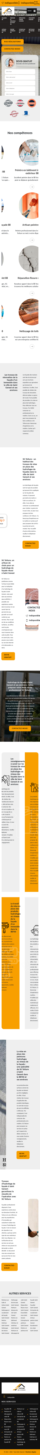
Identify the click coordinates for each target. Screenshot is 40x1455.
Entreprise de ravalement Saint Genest (34, 1313)
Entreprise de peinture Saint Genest (25, 1323)
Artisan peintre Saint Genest (34, 1320)
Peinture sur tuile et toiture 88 (20, 1411)
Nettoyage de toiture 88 (31, 31)
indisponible (10, 3)
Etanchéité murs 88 (32, 19)
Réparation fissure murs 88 (22, 20)
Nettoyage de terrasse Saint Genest (15, 1302)
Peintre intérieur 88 (12, 31)
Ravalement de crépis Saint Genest (34, 1328)
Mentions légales (30, 1452)
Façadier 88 (4, 19)
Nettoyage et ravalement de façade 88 (21, 1427)
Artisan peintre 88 (4, 31)
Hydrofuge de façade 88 (22, 31)
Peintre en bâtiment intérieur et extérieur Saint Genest (15, 1323)
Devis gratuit (8, 656)
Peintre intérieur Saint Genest (5, 1323)
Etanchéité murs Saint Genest (24, 1315)
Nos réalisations (12, 42)
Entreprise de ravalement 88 (21, 1419)
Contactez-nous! (12, 49)
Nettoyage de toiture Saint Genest (5, 1330)
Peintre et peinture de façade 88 (7, 1439)
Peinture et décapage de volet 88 (12, 21)
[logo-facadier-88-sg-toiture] (8, 11)
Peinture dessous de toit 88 (33, 1427)
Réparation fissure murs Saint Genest (24, 1307)
